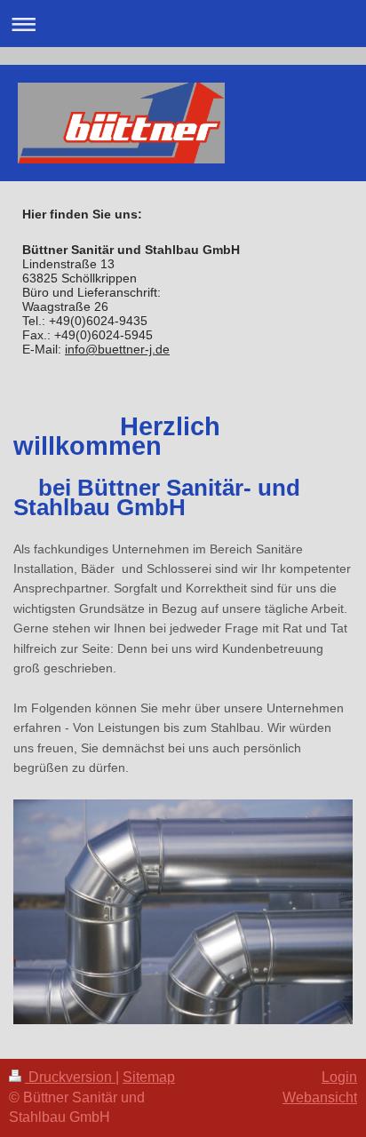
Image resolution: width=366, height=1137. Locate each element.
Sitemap (149, 1077)
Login (339, 1077)
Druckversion (70, 1077)
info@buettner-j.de (117, 349)
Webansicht (319, 1097)
